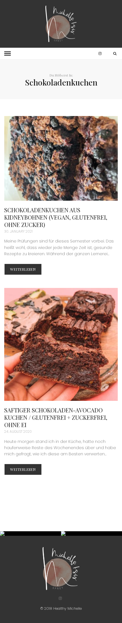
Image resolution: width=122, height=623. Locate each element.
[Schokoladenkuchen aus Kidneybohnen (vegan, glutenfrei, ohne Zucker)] (61, 158)
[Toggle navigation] (7, 53)
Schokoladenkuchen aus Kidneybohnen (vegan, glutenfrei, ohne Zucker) (55, 217)
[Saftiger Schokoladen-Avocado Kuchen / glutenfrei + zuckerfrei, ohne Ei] (61, 344)
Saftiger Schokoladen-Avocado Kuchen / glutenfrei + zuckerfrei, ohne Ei (55, 417)
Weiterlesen (23, 269)
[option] (30, 533)
